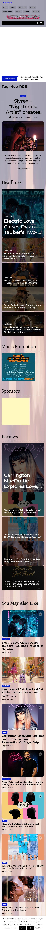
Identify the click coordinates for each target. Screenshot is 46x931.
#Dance (36, 11)
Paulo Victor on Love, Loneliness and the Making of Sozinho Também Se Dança (22, 783)
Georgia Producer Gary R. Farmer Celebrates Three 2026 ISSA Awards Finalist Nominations (22, 329)
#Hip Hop (22, 7)
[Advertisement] (23, 52)
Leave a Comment (23, 168)
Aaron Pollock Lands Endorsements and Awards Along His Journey (22, 306)
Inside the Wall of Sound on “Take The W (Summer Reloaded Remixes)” (23, 535)
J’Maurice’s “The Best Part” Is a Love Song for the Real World (22, 560)
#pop (13, 7)
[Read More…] (34, 163)
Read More (39, 928)
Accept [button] (22, 928)
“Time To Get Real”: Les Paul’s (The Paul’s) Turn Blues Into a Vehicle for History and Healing (22, 583)
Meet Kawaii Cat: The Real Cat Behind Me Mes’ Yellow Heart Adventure (19, 255)
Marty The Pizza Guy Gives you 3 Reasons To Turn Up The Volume (20, 281)
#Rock (32, 7)
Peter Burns (18, 117)
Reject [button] (31, 928)
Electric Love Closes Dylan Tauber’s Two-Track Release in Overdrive (21, 232)
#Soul (27, 11)
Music (23, 96)
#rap (4, 7)
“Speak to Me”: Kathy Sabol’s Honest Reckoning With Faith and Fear (22, 511)
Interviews (6, 779)
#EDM (18, 11)
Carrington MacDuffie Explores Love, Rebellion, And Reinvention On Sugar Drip (31, 80)
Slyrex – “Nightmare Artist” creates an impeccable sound (23, 112)
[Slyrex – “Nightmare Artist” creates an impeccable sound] (23, 136)
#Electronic (7, 11)
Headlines (8, 216)
